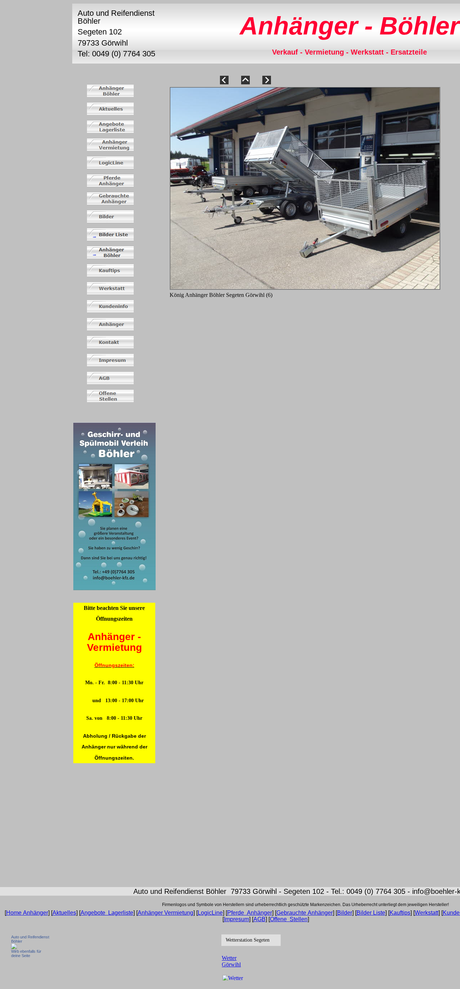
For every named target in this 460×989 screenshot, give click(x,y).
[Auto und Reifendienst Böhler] (14, 947)
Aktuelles (64, 913)
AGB (259, 919)
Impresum (236, 919)
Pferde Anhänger (249, 913)
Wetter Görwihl (231, 961)
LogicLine (210, 913)
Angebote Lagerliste (106, 913)
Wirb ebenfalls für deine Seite (26, 953)
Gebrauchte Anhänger (304, 913)
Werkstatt (426, 913)
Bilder (344, 913)
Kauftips (400, 913)
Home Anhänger (27, 913)
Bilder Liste (370, 913)
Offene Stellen (289, 919)
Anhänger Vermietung (165, 913)
